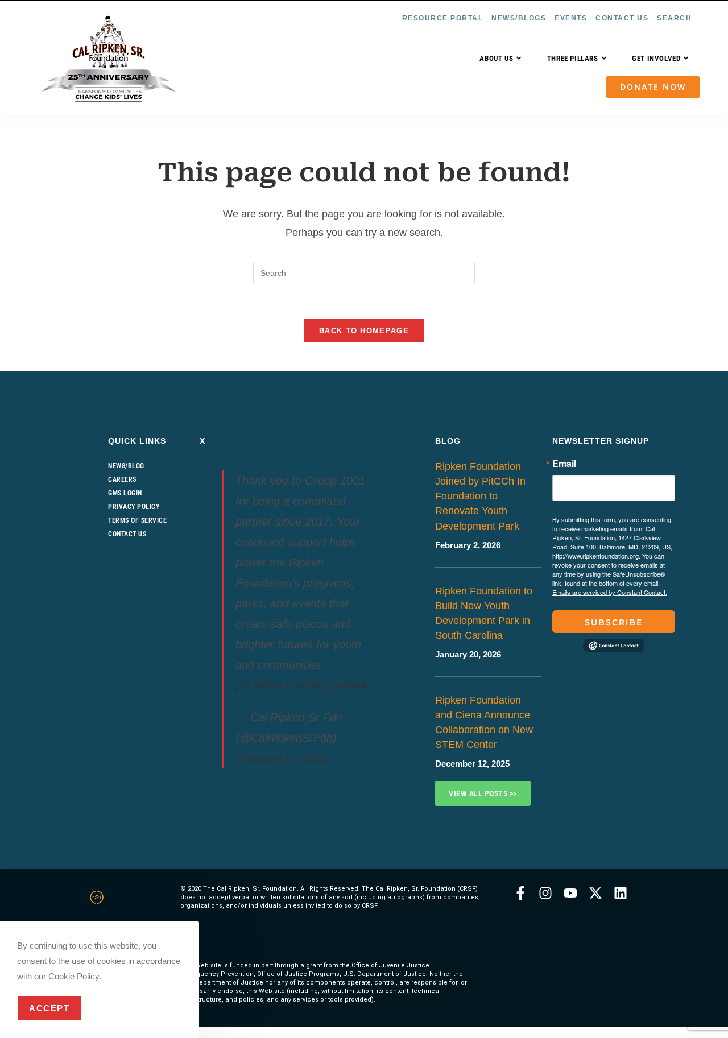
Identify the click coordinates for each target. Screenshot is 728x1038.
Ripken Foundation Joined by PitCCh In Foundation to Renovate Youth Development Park (480, 496)
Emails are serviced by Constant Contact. (609, 592)
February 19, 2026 (282, 758)
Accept (49, 1008)
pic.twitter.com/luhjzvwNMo (303, 685)
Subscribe (614, 622)
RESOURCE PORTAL (442, 18)
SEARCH (674, 18)
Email (564, 463)
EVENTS (571, 18)
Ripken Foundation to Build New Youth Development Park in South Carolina (483, 613)
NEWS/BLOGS (518, 18)
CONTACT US (621, 18)
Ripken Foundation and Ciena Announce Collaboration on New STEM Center (484, 722)
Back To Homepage (364, 330)
